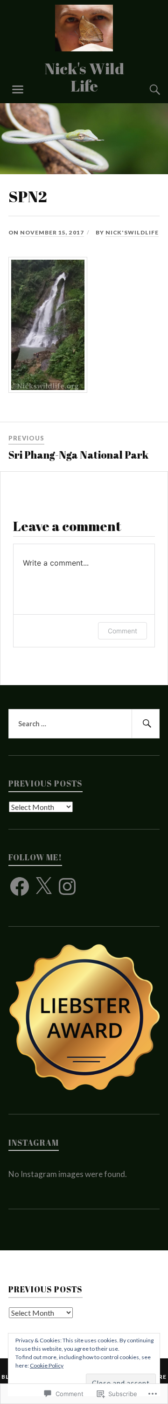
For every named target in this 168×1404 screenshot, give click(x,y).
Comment (122, 631)
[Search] (145, 89)
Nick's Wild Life (84, 77)
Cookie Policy (46, 1365)
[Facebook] (19, 886)
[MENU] (17, 89)
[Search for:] (84, 724)
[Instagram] (67, 886)
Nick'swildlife (132, 232)
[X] (43, 886)
